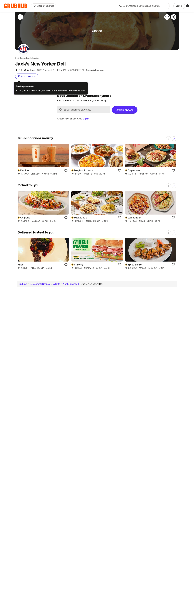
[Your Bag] (187, 6)
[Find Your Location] (60, 109)
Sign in (86, 118)
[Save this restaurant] (167, 17)
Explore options (124, 109)
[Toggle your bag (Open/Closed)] (187, 6)
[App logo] (15, 5)
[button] (44, 5)
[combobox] (143, 6)
